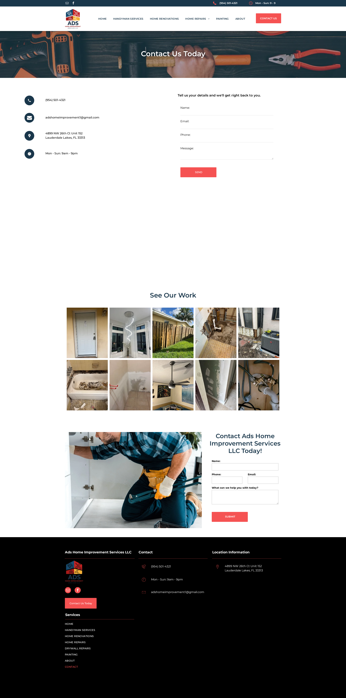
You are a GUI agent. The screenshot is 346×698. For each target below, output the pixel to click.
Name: (185, 107)
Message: (187, 148)
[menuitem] (99, 18)
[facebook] (73, 3)
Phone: (185, 134)
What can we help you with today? (235, 487)
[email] (67, 3)
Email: (184, 121)
